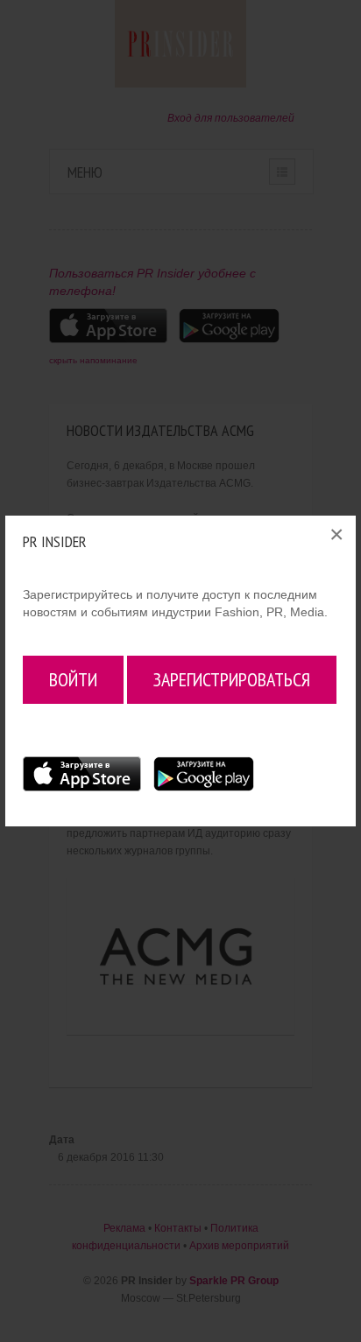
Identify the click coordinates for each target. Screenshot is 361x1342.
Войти (73, 679)
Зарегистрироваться (231, 679)
